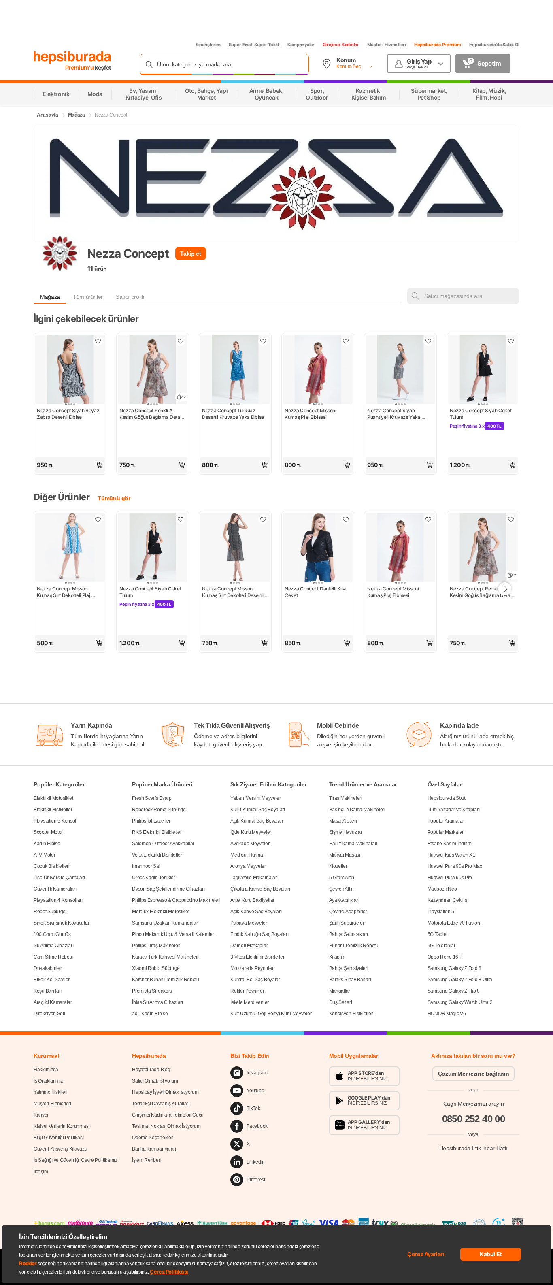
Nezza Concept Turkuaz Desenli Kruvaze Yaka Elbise (233, 413)
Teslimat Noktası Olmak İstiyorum (166, 1126)
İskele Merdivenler (249, 1002)
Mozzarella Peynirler (251, 968)
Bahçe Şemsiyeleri (348, 968)
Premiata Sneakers (152, 991)
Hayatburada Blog (151, 1069)
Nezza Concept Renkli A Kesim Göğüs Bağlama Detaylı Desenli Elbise (152, 413)
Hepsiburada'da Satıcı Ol (494, 44)
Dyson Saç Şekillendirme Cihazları (168, 889)
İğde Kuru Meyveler (250, 832)
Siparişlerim (208, 44)
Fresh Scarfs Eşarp (152, 798)
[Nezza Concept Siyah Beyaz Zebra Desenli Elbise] (70, 370)
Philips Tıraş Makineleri (156, 945)
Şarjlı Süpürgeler (346, 923)
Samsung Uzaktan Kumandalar (165, 923)
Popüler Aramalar (446, 821)
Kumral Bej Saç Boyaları (255, 979)
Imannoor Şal (146, 866)
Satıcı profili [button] (130, 297)
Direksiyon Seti (49, 1013)
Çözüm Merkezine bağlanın (473, 1073)
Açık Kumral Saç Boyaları (256, 821)
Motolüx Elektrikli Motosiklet (160, 911)
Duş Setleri (340, 1002)
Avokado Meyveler (249, 843)
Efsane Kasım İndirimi (450, 843)
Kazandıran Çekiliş (447, 900)
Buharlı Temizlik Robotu (354, 945)
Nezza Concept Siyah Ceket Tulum (481, 413)
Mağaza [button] (50, 297)
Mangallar (339, 991)
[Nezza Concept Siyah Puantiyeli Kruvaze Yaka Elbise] (400, 370)
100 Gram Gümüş (52, 934)
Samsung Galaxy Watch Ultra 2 (460, 1002)
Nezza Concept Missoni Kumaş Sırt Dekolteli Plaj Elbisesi (64, 592)
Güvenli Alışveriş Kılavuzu (60, 1149)
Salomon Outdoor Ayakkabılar (163, 843)
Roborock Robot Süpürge (158, 809)
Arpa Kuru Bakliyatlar (252, 900)
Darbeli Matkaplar (249, 945)
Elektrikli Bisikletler (53, 809)
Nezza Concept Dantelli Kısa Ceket (316, 592)
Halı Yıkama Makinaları (353, 843)
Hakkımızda (46, 1069)
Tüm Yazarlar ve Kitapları (454, 809)
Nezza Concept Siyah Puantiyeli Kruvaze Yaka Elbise (394, 413)
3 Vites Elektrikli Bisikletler (257, 957)
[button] (70, 465)
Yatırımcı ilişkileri (51, 1092)
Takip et (190, 253)
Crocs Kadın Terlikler (153, 877)
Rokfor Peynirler (247, 991)
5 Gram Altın (341, 877)
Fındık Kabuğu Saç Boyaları (259, 934)
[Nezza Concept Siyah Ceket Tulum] (483, 370)
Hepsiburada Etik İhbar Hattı (473, 1148)
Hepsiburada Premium (437, 44)
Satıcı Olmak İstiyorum (155, 1081)
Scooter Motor (48, 832)
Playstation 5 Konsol (55, 821)
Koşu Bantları (48, 991)
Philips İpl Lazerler (151, 821)
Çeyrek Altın (341, 889)
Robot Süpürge (50, 911)
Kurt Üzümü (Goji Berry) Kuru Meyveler (270, 1013)
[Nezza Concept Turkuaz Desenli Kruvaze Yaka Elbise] (235, 370)
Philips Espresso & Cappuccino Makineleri (176, 900)
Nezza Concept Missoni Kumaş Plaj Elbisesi (311, 413)
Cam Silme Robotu (53, 957)
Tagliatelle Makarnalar (253, 877)
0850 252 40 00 (473, 1118)
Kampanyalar (301, 44)
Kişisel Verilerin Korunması (61, 1126)
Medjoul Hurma (246, 855)
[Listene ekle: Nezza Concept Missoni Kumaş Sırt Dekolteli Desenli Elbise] (263, 519)
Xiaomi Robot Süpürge (156, 968)
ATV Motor (44, 855)
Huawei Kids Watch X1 (451, 855)
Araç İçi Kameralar (53, 1002)
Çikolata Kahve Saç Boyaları (260, 889)
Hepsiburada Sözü (447, 798)
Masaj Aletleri (343, 821)
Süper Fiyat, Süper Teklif (254, 44)
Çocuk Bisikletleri (52, 866)
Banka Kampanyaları (154, 1149)
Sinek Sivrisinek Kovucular (61, 923)
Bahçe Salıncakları (348, 934)
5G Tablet (437, 934)
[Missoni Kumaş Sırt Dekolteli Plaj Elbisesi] (70, 548)
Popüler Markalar (446, 832)
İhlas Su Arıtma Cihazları (157, 1002)
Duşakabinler (48, 968)
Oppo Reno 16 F (445, 957)
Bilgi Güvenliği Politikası (58, 1137)
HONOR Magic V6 (447, 1013)
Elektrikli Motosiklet (53, 798)
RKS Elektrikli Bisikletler (156, 832)
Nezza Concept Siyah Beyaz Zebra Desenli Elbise (68, 413)
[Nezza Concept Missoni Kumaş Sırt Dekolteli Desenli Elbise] (235, 548)
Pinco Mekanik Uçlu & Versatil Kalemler (173, 934)
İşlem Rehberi (146, 1160)
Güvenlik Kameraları (55, 889)
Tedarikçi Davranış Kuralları (160, 1103)
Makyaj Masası (344, 855)
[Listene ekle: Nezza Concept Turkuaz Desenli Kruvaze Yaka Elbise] (263, 341)
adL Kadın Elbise (150, 1013)
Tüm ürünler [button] (88, 297)
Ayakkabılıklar (343, 900)
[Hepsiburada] (72, 57)
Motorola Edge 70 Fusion (454, 923)
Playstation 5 (441, 911)
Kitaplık (337, 957)
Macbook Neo (442, 889)
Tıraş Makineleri (345, 798)
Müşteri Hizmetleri (386, 44)
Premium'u (80, 67)
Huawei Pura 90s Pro (450, 877)
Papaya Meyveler (248, 923)
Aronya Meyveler (248, 866)
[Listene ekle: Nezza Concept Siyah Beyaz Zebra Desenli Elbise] (98, 341)
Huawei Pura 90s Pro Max (455, 866)
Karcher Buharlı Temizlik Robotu (165, 979)
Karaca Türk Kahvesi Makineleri (165, 957)
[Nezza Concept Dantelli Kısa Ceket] (318, 548)
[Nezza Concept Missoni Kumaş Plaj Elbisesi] (318, 370)
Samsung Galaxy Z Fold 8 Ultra (460, 979)
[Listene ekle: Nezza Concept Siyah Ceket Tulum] (511, 341)
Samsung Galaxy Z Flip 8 (454, 991)
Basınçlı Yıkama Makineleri (357, 809)
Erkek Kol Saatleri (52, 979)
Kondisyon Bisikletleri (351, 1013)
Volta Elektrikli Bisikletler (157, 855)
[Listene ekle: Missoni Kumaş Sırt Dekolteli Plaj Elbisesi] (98, 519)
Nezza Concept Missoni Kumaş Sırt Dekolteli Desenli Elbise (233, 592)
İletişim (41, 1171)
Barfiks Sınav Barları (350, 979)
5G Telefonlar (441, 945)
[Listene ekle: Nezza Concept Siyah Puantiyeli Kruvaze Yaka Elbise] (428, 341)
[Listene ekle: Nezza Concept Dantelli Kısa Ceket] (346, 519)
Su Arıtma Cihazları (53, 945)
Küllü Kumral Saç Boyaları (257, 809)
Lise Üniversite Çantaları (59, 877)
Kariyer (41, 1115)
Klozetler (338, 866)
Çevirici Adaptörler (348, 911)
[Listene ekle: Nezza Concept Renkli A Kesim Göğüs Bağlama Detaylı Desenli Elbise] (180, 341)
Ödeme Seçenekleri (153, 1137)
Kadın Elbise (47, 843)
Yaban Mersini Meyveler (255, 798)
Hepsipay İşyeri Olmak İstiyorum (165, 1092)
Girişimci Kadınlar (341, 44)
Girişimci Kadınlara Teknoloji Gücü (168, 1115)
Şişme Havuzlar (345, 832)
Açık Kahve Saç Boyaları (255, 911)
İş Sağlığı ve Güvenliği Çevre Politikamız (75, 1160)
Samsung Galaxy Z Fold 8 (454, 968)
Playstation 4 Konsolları (58, 900)
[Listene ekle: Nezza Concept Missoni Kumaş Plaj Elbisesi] (346, 341)
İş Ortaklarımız (48, 1081)
